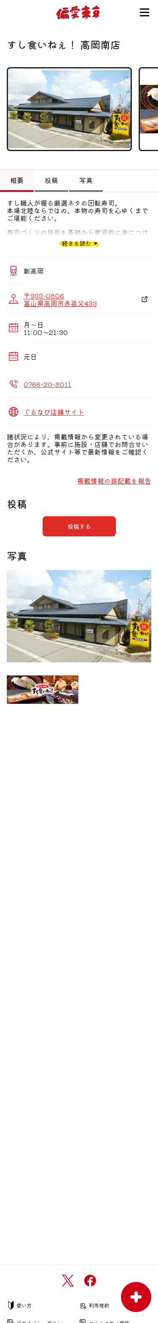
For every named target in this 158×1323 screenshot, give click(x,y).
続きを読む (76, 243)
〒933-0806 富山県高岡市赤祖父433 (60, 299)
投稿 (51, 180)
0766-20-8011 (47, 384)
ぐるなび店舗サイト (54, 412)
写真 (86, 180)
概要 (17, 180)
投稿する (79, 526)
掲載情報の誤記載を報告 (114, 481)
